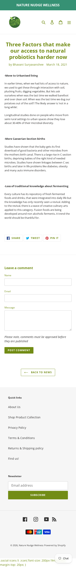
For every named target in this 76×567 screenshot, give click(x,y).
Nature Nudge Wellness (31, 545)
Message (9, 307)
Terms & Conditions (21, 438)
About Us (14, 407)
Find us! (13, 458)
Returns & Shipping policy (25, 448)
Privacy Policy (17, 428)
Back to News (41, 372)
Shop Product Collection (24, 417)
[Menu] (69, 22)
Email (7, 291)
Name (7, 275)
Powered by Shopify (55, 545)
